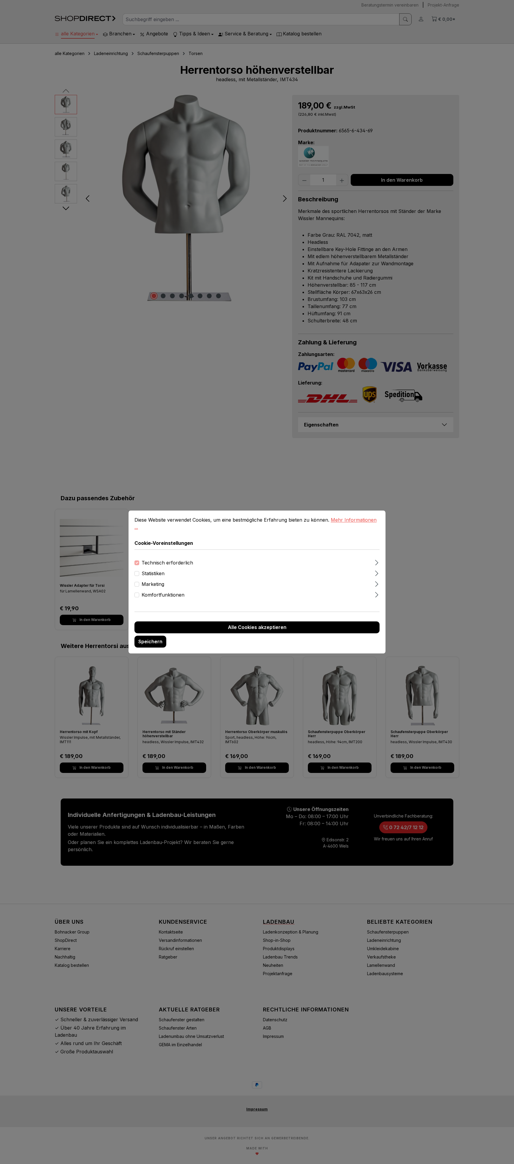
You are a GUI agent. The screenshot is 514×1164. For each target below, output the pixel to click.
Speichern (150, 642)
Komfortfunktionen (163, 595)
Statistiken (153, 574)
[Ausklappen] (377, 562)
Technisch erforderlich (167, 563)
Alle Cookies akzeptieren (257, 627)
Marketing (153, 584)
